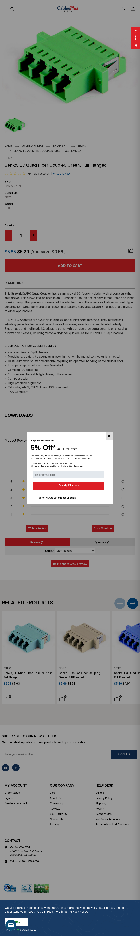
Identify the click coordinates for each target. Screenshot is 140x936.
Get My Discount (69, 485)
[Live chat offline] (10, 925)
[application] (70, 918)
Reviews (135, 36)
